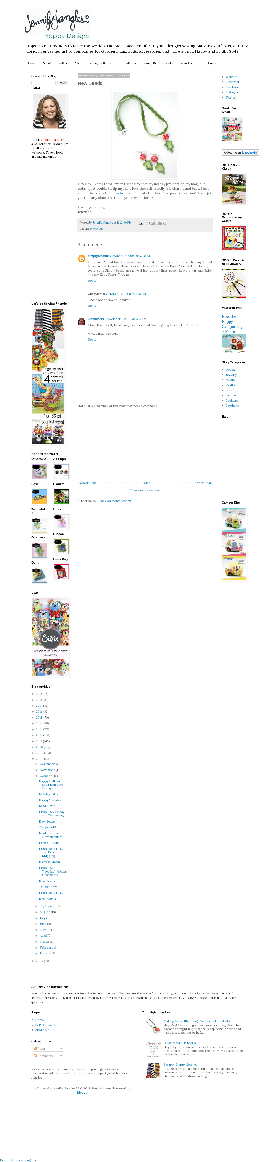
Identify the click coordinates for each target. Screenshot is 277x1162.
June (43, 924)
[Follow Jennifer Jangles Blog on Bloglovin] (240, 155)
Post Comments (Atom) (114, 501)
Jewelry (231, 375)
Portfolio (63, 63)
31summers (96, 319)
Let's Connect (45, 1025)
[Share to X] (156, 223)
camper (231, 395)
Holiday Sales (48, 794)
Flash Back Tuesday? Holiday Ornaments (53, 871)
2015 (39, 717)
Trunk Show (48, 887)
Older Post (203, 483)
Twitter (231, 97)
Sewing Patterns (100, 63)
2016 (39, 711)
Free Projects (210, 63)
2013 (39, 729)
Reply (92, 281)
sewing (231, 370)
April (44, 935)
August (45, 912)
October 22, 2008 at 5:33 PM (130, 256)
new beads (96, 228)
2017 (39, 706)
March (45, 942)
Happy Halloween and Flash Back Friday (51, 784)
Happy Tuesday (50, 800)
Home (32, 63)
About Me (42, 1030)
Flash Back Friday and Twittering (51, 814)
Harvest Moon (49, 862)
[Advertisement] (145, 444)
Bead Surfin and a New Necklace (51, 835)
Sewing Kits (150, 63)
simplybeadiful (98, 256)
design (230, 390)
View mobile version (145, 490)
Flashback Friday (51, 893)
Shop (78, 63)
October (46, 776)
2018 (39, 700)
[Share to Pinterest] (165, 223)
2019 (39, 694)
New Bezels (47, 899)
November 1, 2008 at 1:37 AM (125, 319)
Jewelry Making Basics (180, 1043)
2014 (39, 723)
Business (232, 400)
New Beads (47, 821)
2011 (39, 741)
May (43, 930)
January (46, 953)
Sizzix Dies (187, 63)
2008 (40, 759)
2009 (40, 753)
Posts (41, 1048)
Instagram (233, 92)
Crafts (230, 385)
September (48, 906)
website (121, 193)
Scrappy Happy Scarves (180, 1065)
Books (169, 63)
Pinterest (232, 82)
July (43, 918)
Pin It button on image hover (21, 1160)
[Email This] (148, 223)
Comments (45, 1056)
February (47, 947)
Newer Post (87, 483)
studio (230, 380)
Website (231, 77)
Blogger (83, 1092)
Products (232, 405)
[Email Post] (140, 222)
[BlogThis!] (152, 223)
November (48, 770)
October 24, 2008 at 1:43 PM (126, 294)
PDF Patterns (127, 63)
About (47, 63)
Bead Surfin (47, 806)
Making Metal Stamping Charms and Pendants (197, 1021)
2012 (39, 735)
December (48, 764)
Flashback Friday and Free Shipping (51, 852)
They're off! (47, 827)
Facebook (233, 87)
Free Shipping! (49, 843)
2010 (40, 747)
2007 (40, 961)
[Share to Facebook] (160, 223)
